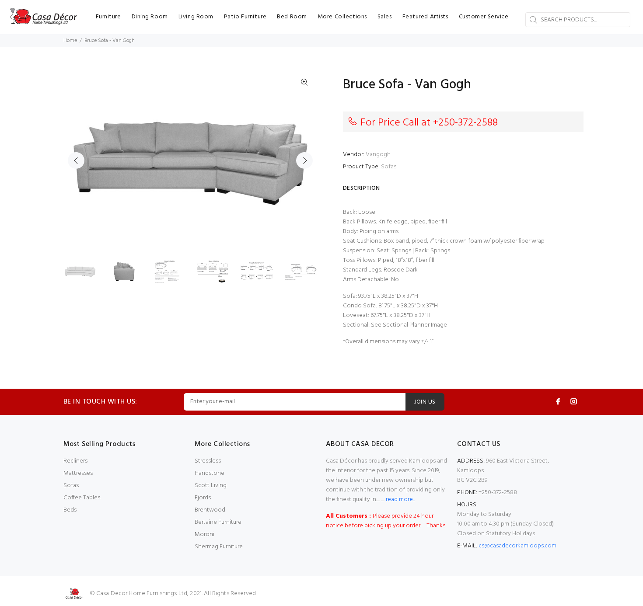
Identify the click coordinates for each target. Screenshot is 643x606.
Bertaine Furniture (218, 522)
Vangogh (378, 155)
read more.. (399, 500)
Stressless (208, 461)
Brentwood (210, 510)
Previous (76, 160)
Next (304, 160)
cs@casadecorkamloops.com (517, 546)
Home (70, 40)
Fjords (203, 498)
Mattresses (78, 473)
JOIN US (425, 402)
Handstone (209, 473)
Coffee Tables (81, 498)
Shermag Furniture (219, 547)
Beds (70, 510)
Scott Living (211, 486)
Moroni (204, 534)
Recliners (75, 461)
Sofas (388, 167)
